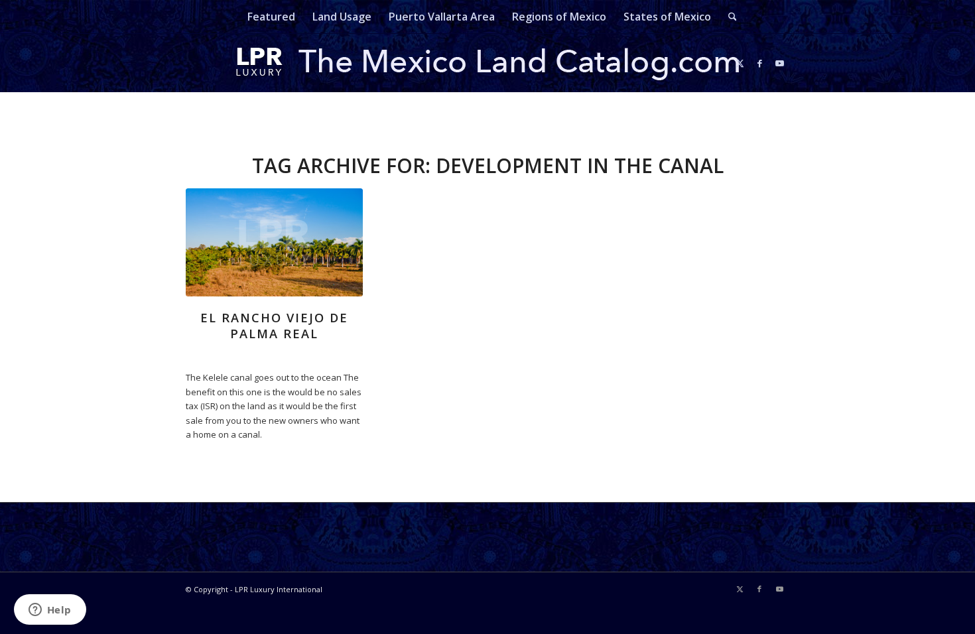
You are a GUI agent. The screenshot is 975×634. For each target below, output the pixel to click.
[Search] (728, 16)
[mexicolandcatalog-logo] (487, 63)
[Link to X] (739, 63)
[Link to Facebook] (759, 63)
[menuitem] (271, 16)
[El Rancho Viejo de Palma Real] (274, 242)
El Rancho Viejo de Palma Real (274, 326)
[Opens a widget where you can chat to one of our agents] (49, 610)
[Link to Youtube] (779, 63)
